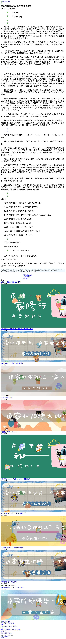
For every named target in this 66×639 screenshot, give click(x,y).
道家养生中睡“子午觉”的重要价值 (12, 548)
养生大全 (11, 626)
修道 (15, 626)
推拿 (13, 629)
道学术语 (6, 626)
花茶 (2, 633)
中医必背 (3, 629)
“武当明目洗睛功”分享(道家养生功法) (13, 513)
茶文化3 (11, 623)
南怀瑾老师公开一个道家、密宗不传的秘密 (15, 479)
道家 (5, 623)
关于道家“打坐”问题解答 (9, 582)
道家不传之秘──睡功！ (8, 432)
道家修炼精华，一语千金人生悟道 (12, 587)
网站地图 (2, 637)
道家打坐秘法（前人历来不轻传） (12, 363)
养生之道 (17, 629)
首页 (2, 623)
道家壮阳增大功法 (7, 397)
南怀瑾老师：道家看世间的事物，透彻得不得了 (17, 329)
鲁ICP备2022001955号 (4, 636)
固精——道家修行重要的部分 (11, 282)
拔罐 (7, 629)
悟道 (2, 626)
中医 (7, 623)
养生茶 (5, 633)
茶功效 (10, 633)
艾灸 (10, 629)
